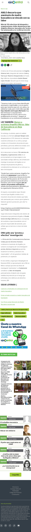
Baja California (5, 313)
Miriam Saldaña (13, 439)
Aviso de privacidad (6, 503)
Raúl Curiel (11, 450)
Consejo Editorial (15, 489)
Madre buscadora (19, 313)
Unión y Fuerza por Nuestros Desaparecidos (14, 309)
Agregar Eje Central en (10, 61)
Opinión (10, 416)
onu (2, 320)
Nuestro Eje (4, 8)
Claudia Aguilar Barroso (12, 463)
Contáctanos (15, 494)
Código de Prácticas (15, 492)
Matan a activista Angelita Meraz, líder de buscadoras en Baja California (15, 126)
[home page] (15, 2)
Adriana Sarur (12, 419)
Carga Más (15, 475)
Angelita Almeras (6, 316)
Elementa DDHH (20, 316)
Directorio (15, 487)
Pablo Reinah (12, 427)
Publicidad (15, 491)
